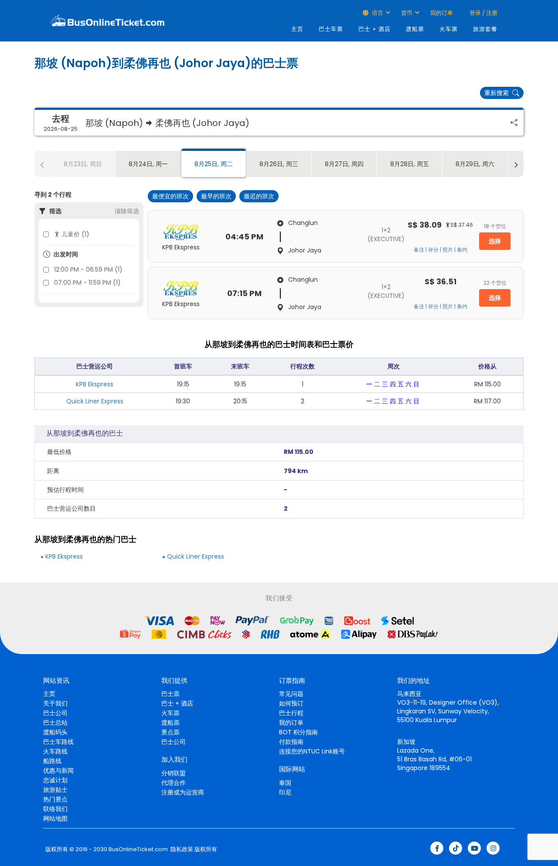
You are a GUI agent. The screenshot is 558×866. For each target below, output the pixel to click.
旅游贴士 (55, 789)
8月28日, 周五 (409, 164)
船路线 (52, 761)
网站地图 (55, 818)
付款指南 (291, 741)
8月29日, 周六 (475, 164)
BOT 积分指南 (298, 732)
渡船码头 (55, 732)
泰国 (285, 782)
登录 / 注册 (482, 13)
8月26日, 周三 (278, 164)
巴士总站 (55, 722)
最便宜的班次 (170, 196)
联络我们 (55, 809)
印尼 (285, 792)
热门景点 (55, 799)
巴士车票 (331, 29)
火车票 (448, 29)
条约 (462, 249)
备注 (419, 249)
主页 (297, 29)
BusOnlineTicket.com (138, 849)
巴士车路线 (58, 741)
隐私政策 (181, 849)
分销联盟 (173, 773)
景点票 (170, 732)
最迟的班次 (259, 196)
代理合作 (173, 782)
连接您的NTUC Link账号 (312, 751)
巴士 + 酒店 (374, 29)
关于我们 (55, 703)
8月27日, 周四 (344, 164)
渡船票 (415, 29)
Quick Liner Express (94, 401)
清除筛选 (127, 211)
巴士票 (170, 693)
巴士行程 (291, 713)
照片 (447, 249)
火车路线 (55, 751)
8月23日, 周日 (83, 164)
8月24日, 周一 (148, 164)
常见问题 (291, 693)
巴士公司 (55, 713)
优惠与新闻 (58, 770)
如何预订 (291, 703)
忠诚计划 (55, 780)
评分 (433, 249)
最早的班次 (216, 196)
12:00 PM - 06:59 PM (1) (88, 269)
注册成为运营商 (182, 792)
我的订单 (441, 13)
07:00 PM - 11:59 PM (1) (87, 282)
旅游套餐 (485, 29)
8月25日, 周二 (213, 164)
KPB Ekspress (94, 384)
